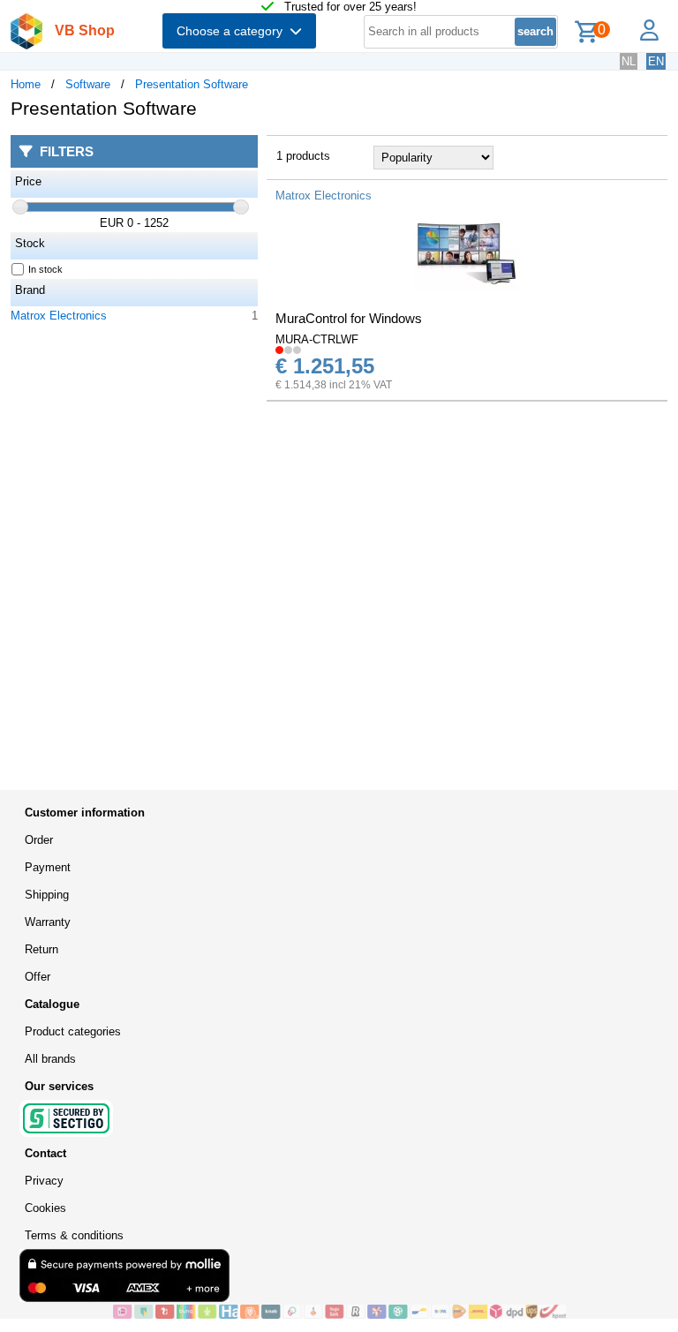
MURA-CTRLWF (316, 339)
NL (629, 61)
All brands (50, 1058)
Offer (37, 976)
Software (87, 84)
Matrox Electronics (59, 315)
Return (41, 949)
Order (39, 840)
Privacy (44, 1180)
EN (656, 61)
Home (26, 84)
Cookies (45, 1208)
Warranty (48, 922)
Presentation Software (191, 84)
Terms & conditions (74, 1235)
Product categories (73, 1031)
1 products (303, 155)
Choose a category (233, 31)
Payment (48, 867)
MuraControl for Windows (348, 318)
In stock (45, 269)
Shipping (47, 894)
